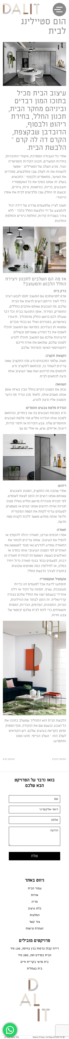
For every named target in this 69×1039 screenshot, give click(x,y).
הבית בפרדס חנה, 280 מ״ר (34, 955)
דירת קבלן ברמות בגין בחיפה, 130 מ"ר (34, 948)
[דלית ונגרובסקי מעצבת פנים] (21, 8)
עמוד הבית (34, 888)
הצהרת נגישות (34, 928)
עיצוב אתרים (9, 1037)
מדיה (34, 901)
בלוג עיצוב (34, 908)
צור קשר (34, 922)
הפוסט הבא (9, 759)
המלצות (34, 915)
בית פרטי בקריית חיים (34, 962)
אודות (34, 895)
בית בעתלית (34, 968)
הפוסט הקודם (59, 759)
